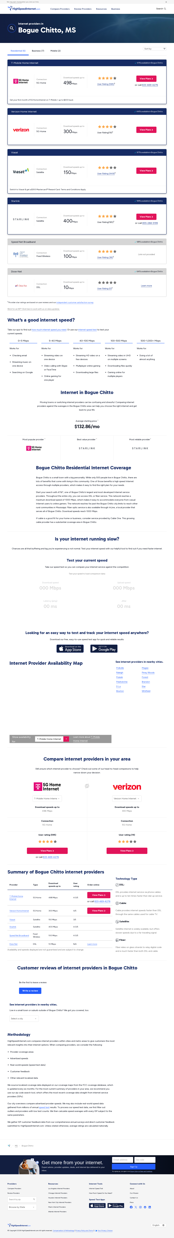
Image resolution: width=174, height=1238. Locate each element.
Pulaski (119, 677)
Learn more (146, 285)
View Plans (143, 78)
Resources (101, 9)
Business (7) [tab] (38, 50)
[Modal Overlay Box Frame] (87, 1164)
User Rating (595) (105, 84)
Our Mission (134, 1193)
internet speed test (87, 329)
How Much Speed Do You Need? (100, 1193)
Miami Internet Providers (57, 1207)
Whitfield (146, 691)
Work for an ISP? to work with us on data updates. (33, 309)
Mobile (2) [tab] (55, 50)
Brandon (146, 681)
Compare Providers (60, 9)
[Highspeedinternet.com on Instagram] (140, 1208)
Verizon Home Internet (19, 911)
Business (115, 9)
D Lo (118, 686)
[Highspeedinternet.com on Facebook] (131, 1208)
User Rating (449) (106, 173)
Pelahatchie (122, 681)
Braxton (120, 691)
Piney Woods (148, 672)
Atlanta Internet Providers (57, 1212)
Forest (145, 677)
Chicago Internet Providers (57, 1193)
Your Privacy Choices (105, 1230)
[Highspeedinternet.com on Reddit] (145, 1208)
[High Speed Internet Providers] (23, 8)
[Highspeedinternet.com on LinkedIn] (149, 1208)
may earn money (16, 2)
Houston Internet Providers (57, 1198)
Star (144, 686)
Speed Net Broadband (19, 935)
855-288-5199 (150, 223)
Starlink (13, 927)
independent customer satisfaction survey (74, 302)
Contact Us (134, 1198)
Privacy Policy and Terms (84, 1230)
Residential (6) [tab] (18, 50)
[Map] (60, 705)
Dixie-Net (14, 944)
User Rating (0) (104, 288)
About (132, 1188)
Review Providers (82, 9)
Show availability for (21, 739)
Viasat (12, 919)
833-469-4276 (150, 84)
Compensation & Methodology (63, 1230)
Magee (145, 668)
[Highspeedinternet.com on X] (135, 1208)
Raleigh (119, 672)
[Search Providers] (34, 1199)
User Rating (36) (105, 257)
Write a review (30, 990)
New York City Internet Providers (59, 1202)
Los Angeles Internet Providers (59, 1188)
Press (131, 1202)
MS (16, 1146)
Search (160, 8)
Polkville (120, 668)
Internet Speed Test (96, 1188)
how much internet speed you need (49, 329)
